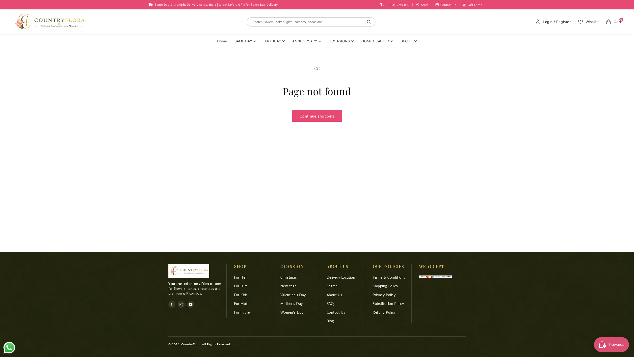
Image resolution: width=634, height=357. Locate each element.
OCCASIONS (339, 41)
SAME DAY (243, 41)
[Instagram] (181, 304)
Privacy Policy (384, 295)
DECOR (406, 41)
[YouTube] (190, 304)
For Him (240, 286)
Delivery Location (341, 277)
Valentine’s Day (293, 295)
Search (332, 286)
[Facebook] (171, 304)
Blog (330, 321)
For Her (240, 277)
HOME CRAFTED (375, 41)
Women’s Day (292, 312)
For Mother (243, 303)
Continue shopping (317, 116)
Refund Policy (384, 312)
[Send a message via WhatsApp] (9, 348)
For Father (242, 312)
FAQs (331, 303)
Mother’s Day (291, 303)
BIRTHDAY (272, 41)
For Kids (241, 295)
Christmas (288, 277)
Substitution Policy (388, 303)
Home (222, 41)
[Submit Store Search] (369, 22)
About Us (334, 295)
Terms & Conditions (389, 277)
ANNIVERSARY (304, 41)
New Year (288, 286)
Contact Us (336, 312)
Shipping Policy (385, 286)
